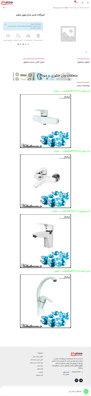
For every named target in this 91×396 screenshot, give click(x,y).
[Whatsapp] (86, 391)
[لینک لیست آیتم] (77, 372)
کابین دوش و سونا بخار (37, 360)
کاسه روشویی (39, 375)
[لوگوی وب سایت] (7, 3)
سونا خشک (40, 366)
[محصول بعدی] (2, 8)
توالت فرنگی (40, 369)
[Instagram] (76, 380)
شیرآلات (71, 8)
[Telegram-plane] (81, 380)
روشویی (41, 372)
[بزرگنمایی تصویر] (86, 52)
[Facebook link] (28, 44)
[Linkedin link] (20, 44)
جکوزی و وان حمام (38, 357)
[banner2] (45, 76)
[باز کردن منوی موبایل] (88, 2)
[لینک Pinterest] (23, 44)
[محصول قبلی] (6, 8)
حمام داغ (87, 8)
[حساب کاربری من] (82, 2)
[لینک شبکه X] (25, 44)
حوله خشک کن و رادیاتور (36, 363)
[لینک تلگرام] (18, 44)
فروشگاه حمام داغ (79, 8)
